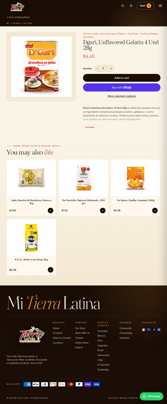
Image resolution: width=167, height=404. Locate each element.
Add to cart (121, 77)
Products (57, 333)
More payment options (122, 96)
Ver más (90, 127)
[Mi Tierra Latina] (59, 5)
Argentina (103, 345)
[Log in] (131, 5)
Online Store (82, 342)
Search (79, 347)
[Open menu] (160, 6)
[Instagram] (143, 329)
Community (125, 328)
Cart (145, 5)
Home (56, 328)
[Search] (122, 5)
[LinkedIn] (158, 329)
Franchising (126, 333)
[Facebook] (148, 329)
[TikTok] (153, 329)
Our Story (80, 328)
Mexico (102, 335)
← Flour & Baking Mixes (18, 17)
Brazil (100, 350)
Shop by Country (62, 337)
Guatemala (103, 369)
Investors (124, 337)
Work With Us (82, 333)
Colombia (103, 331)
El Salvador (104, 364)
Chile (100, 360)
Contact (79, 337)
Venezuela (103, 355)
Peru (100, 340)
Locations (58, 342)
